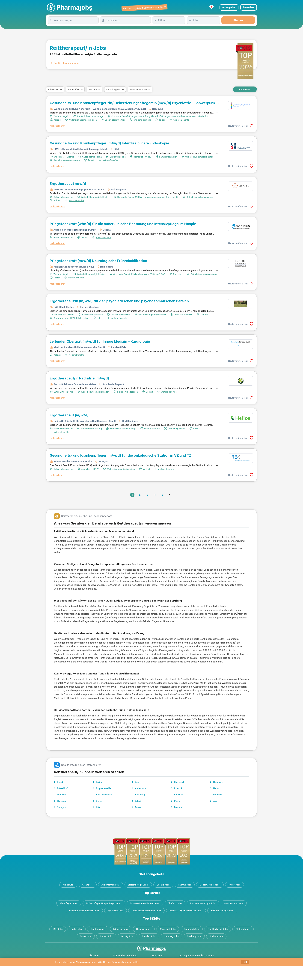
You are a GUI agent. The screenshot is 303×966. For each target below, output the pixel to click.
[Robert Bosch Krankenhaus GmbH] (240, 458)
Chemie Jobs (163, 884)
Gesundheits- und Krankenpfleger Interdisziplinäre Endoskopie (109, 143)
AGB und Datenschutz (125, 955)
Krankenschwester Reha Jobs (146, 910)
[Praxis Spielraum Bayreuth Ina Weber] (240, 381)
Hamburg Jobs (97, 929)
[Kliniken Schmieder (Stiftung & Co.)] (240, 263)
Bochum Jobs (216, 936)
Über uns (93, 955)
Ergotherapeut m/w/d (68, 184)
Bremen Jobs (106, 936)
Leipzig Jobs (127, 936)
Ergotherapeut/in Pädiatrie (79, 378)
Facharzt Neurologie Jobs (202, 903)
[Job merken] (251, 125)
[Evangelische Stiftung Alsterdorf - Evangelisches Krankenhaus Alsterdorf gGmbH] (240, 105)
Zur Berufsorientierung (66, 63)
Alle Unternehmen (110, 884)
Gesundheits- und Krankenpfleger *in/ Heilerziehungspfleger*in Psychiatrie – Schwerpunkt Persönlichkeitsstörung (133, 103)
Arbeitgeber (229, 7)
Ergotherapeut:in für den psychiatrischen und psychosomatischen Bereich (119, 301)
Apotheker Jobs (115, 910)
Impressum (158, 955)
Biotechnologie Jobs (138, 884)
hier (137, 962)
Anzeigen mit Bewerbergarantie (196, 955)
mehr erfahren (57, 125)
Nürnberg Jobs (171, 936)
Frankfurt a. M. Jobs (218, 929)
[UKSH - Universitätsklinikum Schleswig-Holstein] (240, 146)
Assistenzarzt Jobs (233, 903)
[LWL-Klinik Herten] (240, 303)
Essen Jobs (85, 936)
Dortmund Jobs (191, 929)
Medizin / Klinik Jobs (209, 884)
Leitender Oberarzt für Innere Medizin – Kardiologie (100, 341)
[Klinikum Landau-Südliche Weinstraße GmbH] (240, 344)
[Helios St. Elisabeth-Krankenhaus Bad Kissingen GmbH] (240, 418)
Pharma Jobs (184, 884)
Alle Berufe (68, 884)
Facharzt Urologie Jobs (222, 910)
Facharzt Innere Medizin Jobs (144, 903)
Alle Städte (87, 884)
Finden (238, 20)
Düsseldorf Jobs (167, 929)
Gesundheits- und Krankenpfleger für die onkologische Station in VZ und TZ (120, 455)
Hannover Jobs (143, 929)
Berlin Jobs (76, 929)
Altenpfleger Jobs (68, 903)
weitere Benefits (181, 120)
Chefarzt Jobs (175, 903)
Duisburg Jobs (194, 936)
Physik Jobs (234, 884)
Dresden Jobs (148, 936)
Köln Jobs (57, 929)
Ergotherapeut (69, 415)
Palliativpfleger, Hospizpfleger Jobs (103, 903)
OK (245, 961)
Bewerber (248, 7)
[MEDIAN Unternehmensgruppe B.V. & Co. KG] (240, 186)
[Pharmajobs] (69, 7)
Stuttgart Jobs (243, 929)
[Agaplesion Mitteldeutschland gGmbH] (240, 226)
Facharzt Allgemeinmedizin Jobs (185, 910)
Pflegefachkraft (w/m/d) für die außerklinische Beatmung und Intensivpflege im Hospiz (123, 224)
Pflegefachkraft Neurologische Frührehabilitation (98, 261)
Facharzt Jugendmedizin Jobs (84, 910)
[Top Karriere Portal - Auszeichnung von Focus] (151, 851)
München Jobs (120, 929)
